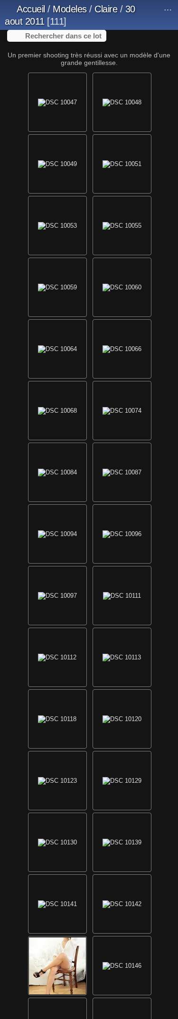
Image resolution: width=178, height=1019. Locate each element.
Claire (105, 9)
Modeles (70, 9)
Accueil (31, 9)
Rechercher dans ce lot (63, 36)
